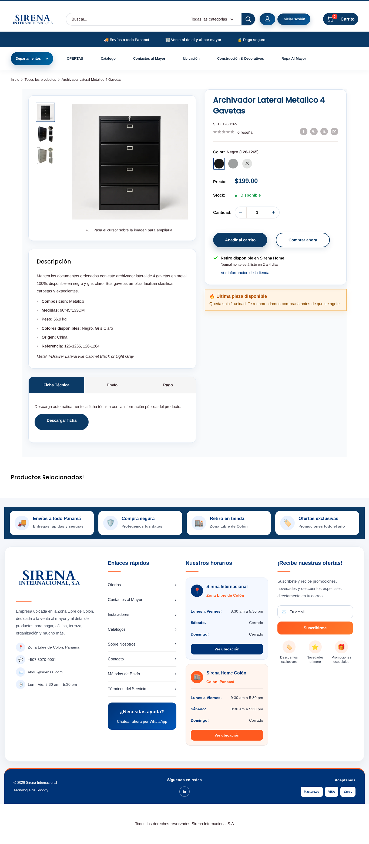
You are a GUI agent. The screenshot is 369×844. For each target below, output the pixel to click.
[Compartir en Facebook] (303, 131)
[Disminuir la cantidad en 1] (240, 212)
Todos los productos (40, 79)
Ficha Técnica (56, 385)
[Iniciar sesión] (267, 19)
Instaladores (142, 614)
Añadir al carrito (240, 239)
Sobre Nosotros (142, 644)
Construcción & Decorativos (240, 58)
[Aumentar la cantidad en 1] (273, 212)
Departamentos (28, 58)
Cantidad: (222, 212)
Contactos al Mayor (149, 58)
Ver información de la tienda (245, 272)
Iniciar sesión (294, 19)
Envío (112, 385)
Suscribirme (315, 628)
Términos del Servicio (142, 688)
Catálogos (142, 629)
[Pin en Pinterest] (314, 131)
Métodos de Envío (142, 673)
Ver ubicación (227, 649)
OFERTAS (75, 58)
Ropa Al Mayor (293, 58)
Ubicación (191, 58)
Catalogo (108, 58)
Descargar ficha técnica (61, 424)
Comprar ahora (303, 239)
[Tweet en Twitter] (324, 131)
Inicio (15, 79)
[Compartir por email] (334, 131)
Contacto (142, 659)
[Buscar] (248, 19)
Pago (168, 385)
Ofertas (142, 584)
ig (184, 792)
